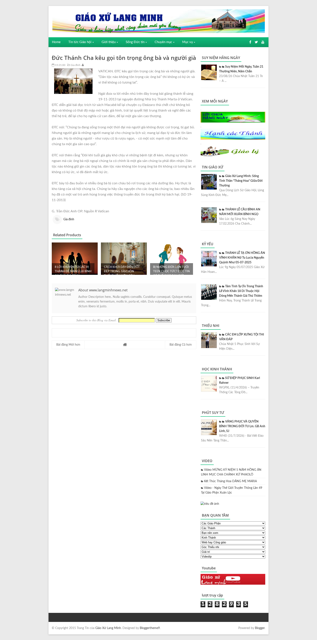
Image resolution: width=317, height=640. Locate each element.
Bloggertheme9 (150, 628)
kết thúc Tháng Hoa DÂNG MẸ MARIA (230, 481)
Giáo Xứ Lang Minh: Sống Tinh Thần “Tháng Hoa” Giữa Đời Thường (241, 181)
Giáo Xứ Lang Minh (108, 628)
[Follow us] (256, 42)
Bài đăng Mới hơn (68, 344)
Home (56, 42)
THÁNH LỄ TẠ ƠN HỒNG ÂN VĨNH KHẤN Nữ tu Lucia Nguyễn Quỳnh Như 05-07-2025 (242, 258)
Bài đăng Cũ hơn (180, 344)
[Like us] (250, 42)
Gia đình (75, 65)
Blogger (260, 628)
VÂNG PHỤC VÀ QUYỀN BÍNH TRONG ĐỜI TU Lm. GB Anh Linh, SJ (242, 426)
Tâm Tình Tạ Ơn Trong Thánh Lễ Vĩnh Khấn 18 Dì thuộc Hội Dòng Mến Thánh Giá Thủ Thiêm (241, 291)
